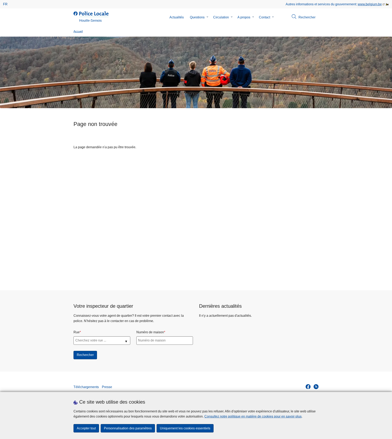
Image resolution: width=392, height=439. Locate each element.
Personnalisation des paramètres (128, 428)
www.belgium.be (370, 4)
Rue (77, 332)
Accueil (78, 31)
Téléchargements (86, 387)
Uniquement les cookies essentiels (185, 428)
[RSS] (316, 386)
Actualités (176, 17)
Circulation (221, 17)
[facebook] (308, 386)
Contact (264, 17)
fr (5, 4)
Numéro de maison (150, 332)
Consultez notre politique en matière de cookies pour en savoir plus (253, 416)
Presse (107, 387)
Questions (197, 17)
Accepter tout (86, 428)
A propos (243, 17)
